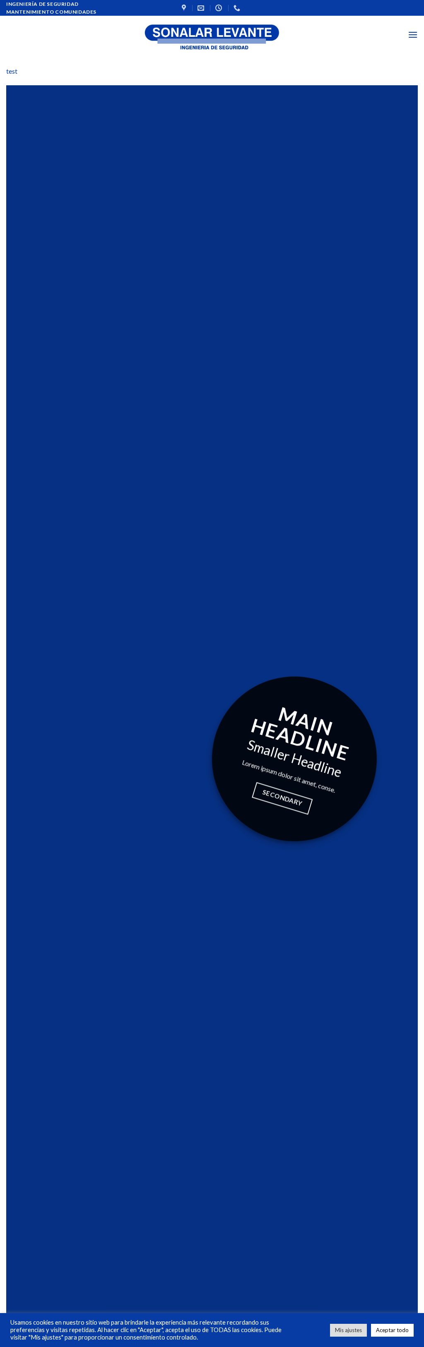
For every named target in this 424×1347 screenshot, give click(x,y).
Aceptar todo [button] (392, 1330)
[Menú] (413, 34)
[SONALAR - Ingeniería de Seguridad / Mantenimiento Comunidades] (212, 34)
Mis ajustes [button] (348, 1330)
